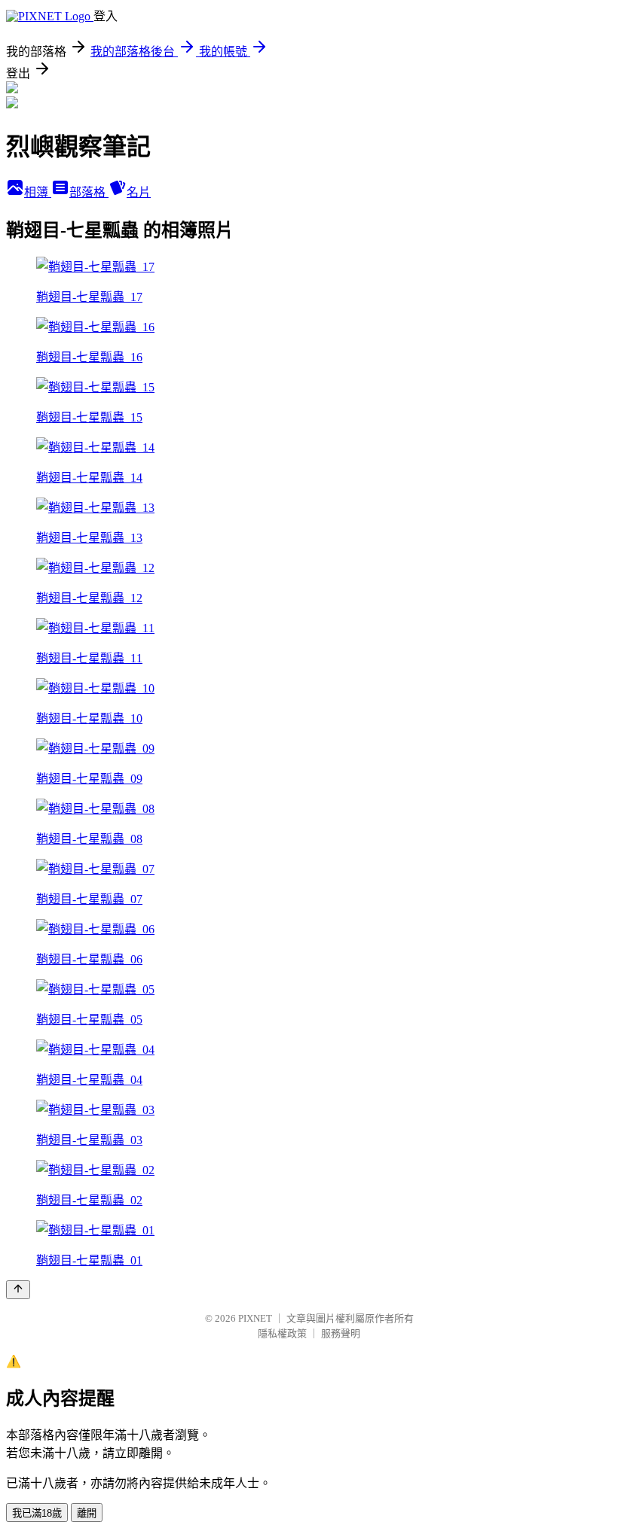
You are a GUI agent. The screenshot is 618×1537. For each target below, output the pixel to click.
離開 (86, 1513)
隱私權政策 (282, 1333)
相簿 (37, 192)
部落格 (89, 192)
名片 (139, 192)
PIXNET (255, 1318)
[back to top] (18, 1289)
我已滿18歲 (37, 1513)
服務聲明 (340, 1333)
